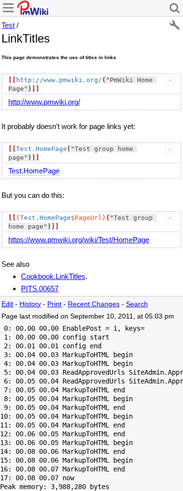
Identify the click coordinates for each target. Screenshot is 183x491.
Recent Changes (94, 304)
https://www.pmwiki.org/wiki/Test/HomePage (78, 239)
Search (137, 304)
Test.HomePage (34, 171)
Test (8, 25)
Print (54, 304)
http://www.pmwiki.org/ (44, 102)
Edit (7, 304)
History (30, 304)
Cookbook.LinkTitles (53, 276)
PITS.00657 (40, 288)
